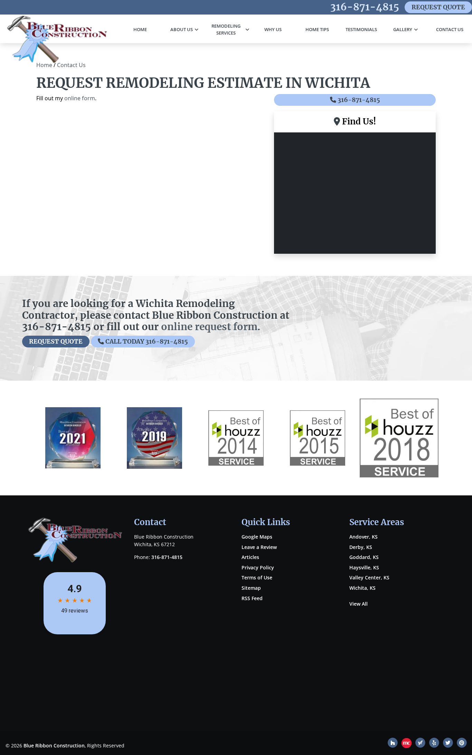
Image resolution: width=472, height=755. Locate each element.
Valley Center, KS (369, 577)
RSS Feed (252, 598)
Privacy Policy (258, 567)
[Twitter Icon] (448, 743)
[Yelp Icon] (435, 743)
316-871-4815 (364, 7)
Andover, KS (363, 536)
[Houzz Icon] (393, 743)
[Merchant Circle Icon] (407, 743)
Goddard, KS (364, 557)
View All (358, 603)
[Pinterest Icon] (461, 743)
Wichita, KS (362, 588)
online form (79, 98)
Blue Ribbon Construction (54, 745)
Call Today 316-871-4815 (146, 341)
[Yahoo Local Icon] (421, 743)
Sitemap (251, 588)
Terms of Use (257, 577)
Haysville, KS (364, 567)
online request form (209, 326)
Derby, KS (360, 547)
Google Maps (257, 536)
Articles (250, 557)
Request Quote (438, 7)
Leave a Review (259, 547)
